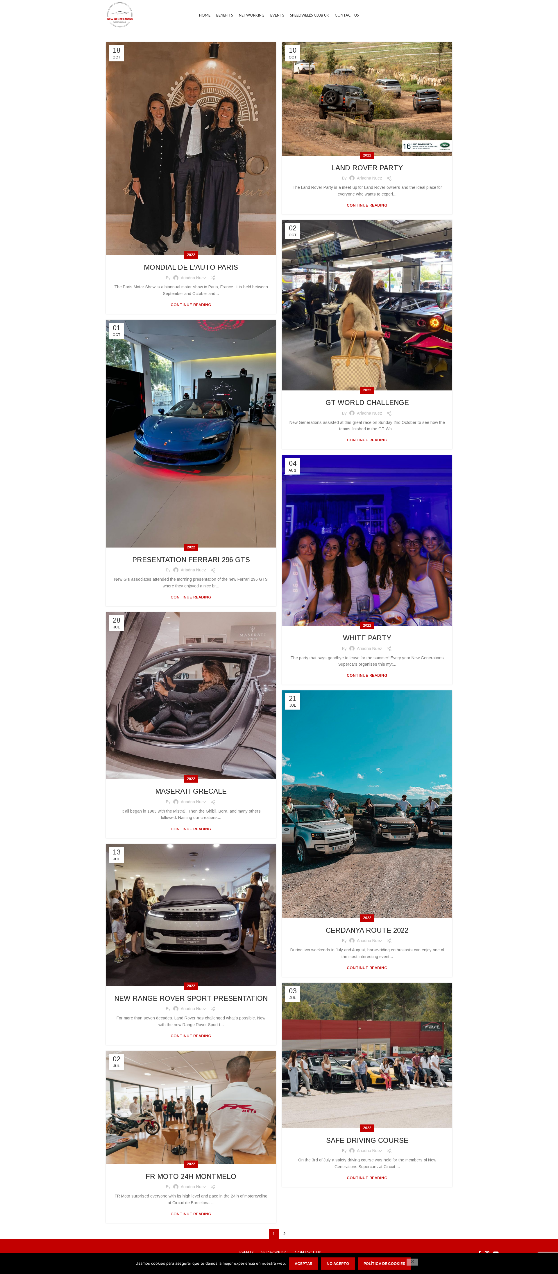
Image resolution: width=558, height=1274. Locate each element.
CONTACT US (308, 1252)
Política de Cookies (384, 1263)
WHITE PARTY (367, 638)
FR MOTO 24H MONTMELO (191, 1176)
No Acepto (338, 1263)
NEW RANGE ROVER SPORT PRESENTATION (191, 998)
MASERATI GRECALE (191, 791)
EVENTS (246, 1252)
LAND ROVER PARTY (367, 168)
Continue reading (191, 305)
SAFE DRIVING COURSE (367, 1140)
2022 (191, 255)
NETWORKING (274, 1252)
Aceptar (303, 1263)
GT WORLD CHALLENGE (367, 402)
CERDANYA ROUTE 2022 (367, 930)
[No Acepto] (412, 1262)
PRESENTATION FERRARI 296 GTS (191, 560)
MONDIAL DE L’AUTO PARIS (191, 267)
